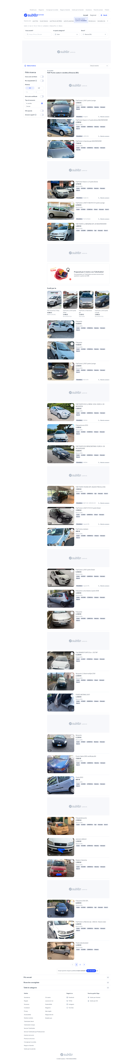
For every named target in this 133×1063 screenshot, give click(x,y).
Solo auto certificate (31, 96)
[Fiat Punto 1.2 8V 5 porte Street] (70, 304)
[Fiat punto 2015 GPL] (78, 909)
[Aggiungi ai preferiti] (72, 101)
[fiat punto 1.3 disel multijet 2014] (78, 682)
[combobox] (39, 34)
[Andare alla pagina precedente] (72, 964)
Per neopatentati (30, 80)
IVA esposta (28, 111)
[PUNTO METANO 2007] (78, 703)
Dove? (83, 30)
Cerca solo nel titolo (31, 77)
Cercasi (28, 106)
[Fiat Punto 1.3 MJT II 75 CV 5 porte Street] (78, 516)
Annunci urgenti (29, 115)
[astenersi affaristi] (78, 847)
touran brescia (44, 21)
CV (30, 88)
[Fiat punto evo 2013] (78, 434)
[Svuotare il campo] (105, 34)
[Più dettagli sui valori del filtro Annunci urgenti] (35, 115)
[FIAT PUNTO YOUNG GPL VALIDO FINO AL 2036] (78, 495)
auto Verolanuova (90, 21)
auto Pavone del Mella (56, 21)
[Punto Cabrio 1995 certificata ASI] (78, 765)
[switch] (42, 77)
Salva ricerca (31, 66)
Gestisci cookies (28, 1018)
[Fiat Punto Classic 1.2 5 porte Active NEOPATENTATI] (78, 128)
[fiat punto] (78, 744)
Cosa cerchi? (29, 30)
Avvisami (92, 971)
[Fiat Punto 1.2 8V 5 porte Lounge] (78, 108)
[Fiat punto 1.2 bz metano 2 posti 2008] (78, 599)
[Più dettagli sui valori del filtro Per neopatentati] (36, 80)
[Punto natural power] (78, 951)
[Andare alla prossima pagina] (84, 964)
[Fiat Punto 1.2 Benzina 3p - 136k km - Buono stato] (78, 930)
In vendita (29, 103)
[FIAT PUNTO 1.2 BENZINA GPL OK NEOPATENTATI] (78, 232)
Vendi (105, 15)
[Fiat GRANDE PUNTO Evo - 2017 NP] (78, 661)
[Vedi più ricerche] (107, 21)
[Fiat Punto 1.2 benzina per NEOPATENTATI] (78, 150)
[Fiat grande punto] (78, 826)
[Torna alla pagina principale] (34, 15)
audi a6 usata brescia (69, 21)
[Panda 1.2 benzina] (78, 869)
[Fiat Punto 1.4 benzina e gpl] (86, 304)
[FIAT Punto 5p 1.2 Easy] (54, 303)
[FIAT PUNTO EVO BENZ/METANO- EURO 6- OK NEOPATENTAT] (78, 455)
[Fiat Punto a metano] (78, 538)
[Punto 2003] (78, 786)
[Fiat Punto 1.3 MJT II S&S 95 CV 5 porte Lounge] (78, 211)
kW (39, 88)
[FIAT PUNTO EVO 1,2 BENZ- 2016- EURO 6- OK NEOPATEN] (78, 413)
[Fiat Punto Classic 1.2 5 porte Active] (78, 190)
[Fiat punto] (78, 330)
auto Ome (35, 21)
